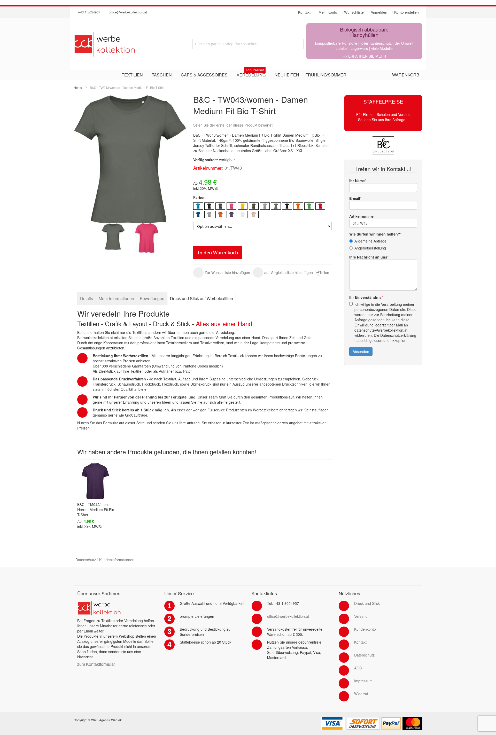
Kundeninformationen (116, 559)
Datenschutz (85, 559)
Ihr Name (357, 180)
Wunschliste (354, 12)
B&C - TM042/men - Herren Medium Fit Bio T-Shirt (95, 509)
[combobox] (248, 44)
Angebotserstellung (370, 248)
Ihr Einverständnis (365, 297)
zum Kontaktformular (96, 664)
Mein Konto (328, 12)
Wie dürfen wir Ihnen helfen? (374, 234)
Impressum (363, 680)
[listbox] (262, 211)
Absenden (361, 351)
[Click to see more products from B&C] (383, 145)
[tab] (86, 298)
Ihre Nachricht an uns (368, 257)
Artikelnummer (362, 216)
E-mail (354, 198)
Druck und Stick (367, 603)
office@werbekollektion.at (128, 12)
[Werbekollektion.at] (125, 43)
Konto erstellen (406, 12)
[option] (198, 206)
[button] (221, 272)
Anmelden (379, 12)
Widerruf (361, 693)
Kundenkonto (365, 629)
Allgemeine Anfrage (370, 241)
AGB (358, 667)
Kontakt (360, 642)
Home (78, 87)
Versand (361, 616)
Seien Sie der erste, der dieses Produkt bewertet (233, 125)
